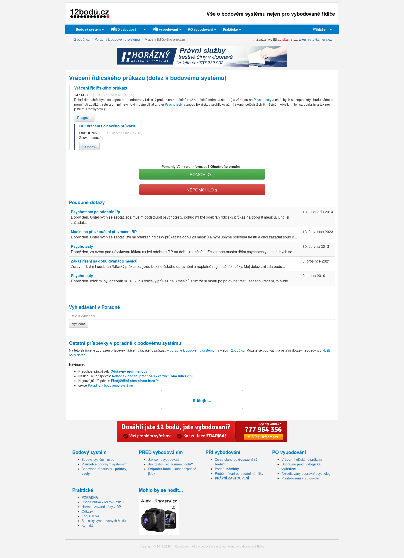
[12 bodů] (89, 13)
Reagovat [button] (84, 117)
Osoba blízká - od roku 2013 (103, 502)
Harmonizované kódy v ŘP (101, 506)
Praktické (231, 29)
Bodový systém (88, 29)
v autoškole (300, 478)
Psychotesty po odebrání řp (95, 211)
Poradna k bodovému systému (110, 385)
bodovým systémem (104, 464)
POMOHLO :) (202, 174)
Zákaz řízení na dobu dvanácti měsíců (104, 261)
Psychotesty (262, 99)
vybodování (166, 29)
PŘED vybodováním (127, 29)
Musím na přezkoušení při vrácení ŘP (104, 231)
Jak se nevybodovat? (164, 459)
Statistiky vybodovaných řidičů (104, 520)
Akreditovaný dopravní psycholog (306, 473)
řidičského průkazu (301, 459)
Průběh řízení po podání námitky (239, 473)
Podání (227, 468)
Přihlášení (321, 29)
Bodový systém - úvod (98, 459)
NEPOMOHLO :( (202, 190)
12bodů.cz (237, 350)
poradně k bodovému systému (147, 342)
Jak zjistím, (170, 464)
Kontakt (87, 525)
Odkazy (87, 511)
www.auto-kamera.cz (315, 39)
